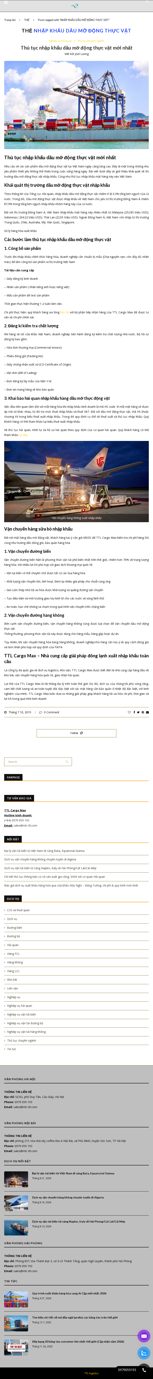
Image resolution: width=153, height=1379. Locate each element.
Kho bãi (12, 979)
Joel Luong (82, 54)
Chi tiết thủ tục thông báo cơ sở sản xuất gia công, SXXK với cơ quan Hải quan (54, 877)
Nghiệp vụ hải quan (60, 41)
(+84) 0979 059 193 (17, 820)
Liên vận (12, 988)
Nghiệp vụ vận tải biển (21, 1014)
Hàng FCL (13, 954)
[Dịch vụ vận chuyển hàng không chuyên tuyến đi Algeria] (16, 1203)
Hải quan (13, 945)
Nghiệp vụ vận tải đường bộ (25, 1023)
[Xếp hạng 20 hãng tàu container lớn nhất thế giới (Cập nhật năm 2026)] (16, 1348)
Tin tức (11, 1049)
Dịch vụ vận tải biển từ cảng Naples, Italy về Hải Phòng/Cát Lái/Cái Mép (50, 868)
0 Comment (51, 712)
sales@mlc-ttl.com (25, 825)
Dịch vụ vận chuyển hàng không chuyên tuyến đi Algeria (40, 859)
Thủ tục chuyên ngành (90, 41)
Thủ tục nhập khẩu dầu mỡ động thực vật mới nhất (76, 48)
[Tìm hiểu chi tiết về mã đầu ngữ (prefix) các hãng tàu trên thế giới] (16, 1323)
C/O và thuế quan (18, 910)
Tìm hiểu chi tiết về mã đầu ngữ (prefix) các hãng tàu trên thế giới (75, 1317)
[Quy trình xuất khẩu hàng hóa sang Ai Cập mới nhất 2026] (16, 1299)
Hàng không (15, 962)
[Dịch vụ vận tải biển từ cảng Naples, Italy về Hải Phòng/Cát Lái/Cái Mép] (16, 1227)
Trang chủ (10, 20)
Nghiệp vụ (13, 997)
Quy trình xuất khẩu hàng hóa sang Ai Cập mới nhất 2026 (69, 1293)
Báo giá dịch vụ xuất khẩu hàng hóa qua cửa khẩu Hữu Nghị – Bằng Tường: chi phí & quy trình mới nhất (71, 885)
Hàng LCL (13, 971)
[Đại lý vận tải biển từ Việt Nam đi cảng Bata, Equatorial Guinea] (16, 1179)
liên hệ (64, 312)
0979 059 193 (23, 1102)
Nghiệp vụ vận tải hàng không (26, 1032)
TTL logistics (91, 1373)
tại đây (23, 435)
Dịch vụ (12, 919)
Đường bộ (13, 936)
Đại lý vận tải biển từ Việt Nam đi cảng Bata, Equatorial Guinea (44, 851)
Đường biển (14, 927)
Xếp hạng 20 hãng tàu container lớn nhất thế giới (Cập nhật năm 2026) (78, 1341)
